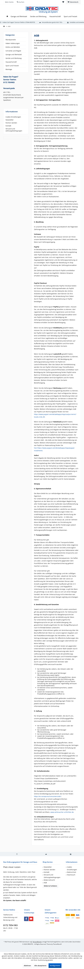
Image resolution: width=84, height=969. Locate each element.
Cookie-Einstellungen (13, 117)
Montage (9, 69)
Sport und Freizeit (12, 66)
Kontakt (8, 126)
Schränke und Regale (13, 51)
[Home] (7, 16)
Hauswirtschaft (11, 62)
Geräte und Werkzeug (14, 58)
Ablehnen (27, 966)
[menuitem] (73, 2)
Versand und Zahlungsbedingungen (14, 130)
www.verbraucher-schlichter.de (62, 812)
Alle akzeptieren (40, 966)
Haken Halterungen (13, 43)
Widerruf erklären (50, 886)
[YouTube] (31, 919)
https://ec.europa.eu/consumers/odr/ (47, 796)
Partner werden (11, 123)
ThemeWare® (57, 944)
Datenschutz (71, 872)
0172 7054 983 (10, 925)
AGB (45, 883)
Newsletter (10, 120)
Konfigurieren (55, 966)
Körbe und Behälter (13, 47)
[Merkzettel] (63, 2)
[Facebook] (26, 919)
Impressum (71, 875)
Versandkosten (37, 942)
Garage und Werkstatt (14, 54)
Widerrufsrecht (49, 880)
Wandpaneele (11, 40)
